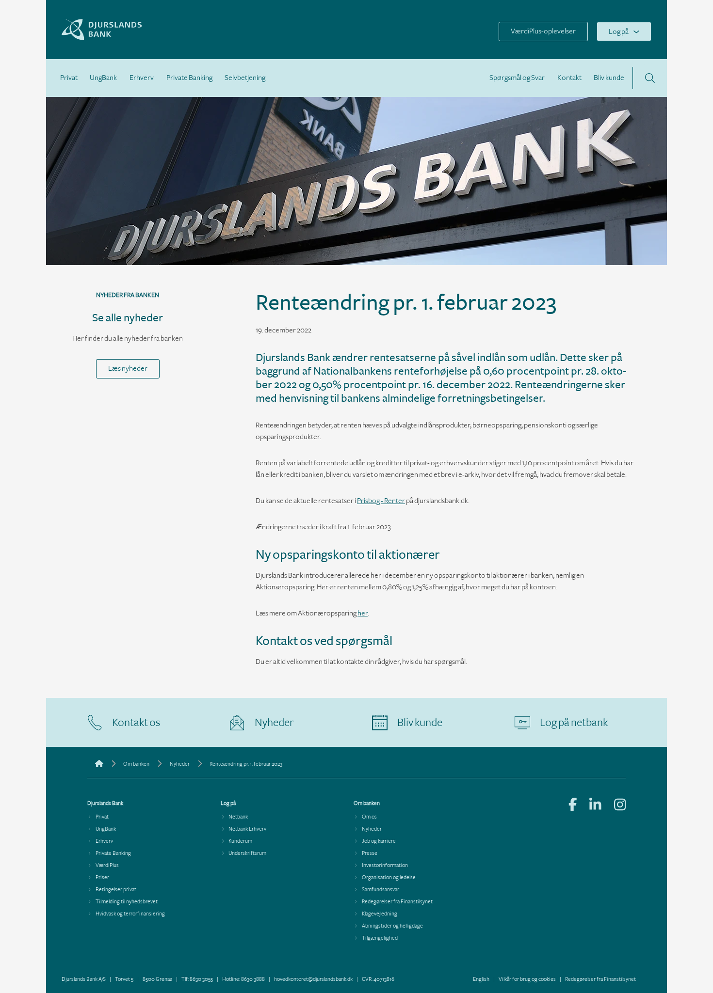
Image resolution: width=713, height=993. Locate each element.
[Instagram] (620, 806)
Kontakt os (136, 722)
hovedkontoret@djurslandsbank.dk (313, 979)
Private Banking (189, 77)
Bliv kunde (609, 77)
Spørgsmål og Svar (517, 77)
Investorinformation (385, 865)
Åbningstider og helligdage (392, 926)
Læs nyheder (127, 368)
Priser (102, 877)
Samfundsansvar (380, 889)
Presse (369, 853)
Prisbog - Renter (381, 500)
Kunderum (240, 841)
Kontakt (569, 77)
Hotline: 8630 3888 (243, 979)
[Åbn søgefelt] (649, 78)
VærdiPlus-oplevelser (543, 31)
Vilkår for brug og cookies (527, 979)
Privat (69, 77)
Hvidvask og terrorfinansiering (130, 913)
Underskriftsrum (247, 853)
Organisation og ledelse (389, 877)
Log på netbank (574, 722)
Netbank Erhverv (247, 829)
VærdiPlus (107, 865)
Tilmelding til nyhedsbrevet (127, 901)
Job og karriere (379, 841)
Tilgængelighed (380, 938)
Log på (619, 31)
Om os (369, 816)
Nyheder (274, 722)
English (481, 979)
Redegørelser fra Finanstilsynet (397, 901)
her (362, 613)
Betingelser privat (116, 889)
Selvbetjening (245, 77)
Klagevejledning (379, 913)
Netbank (238, 816)
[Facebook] (572, 806)
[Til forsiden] (127, 38)
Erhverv (142, 77)
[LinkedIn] (595, 806)
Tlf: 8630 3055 (197, 979)
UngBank (103, 77)
